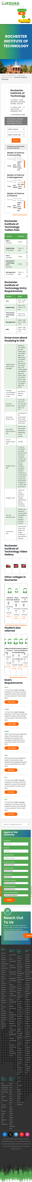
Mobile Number (9, 855)
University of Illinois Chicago (21, 650)
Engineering (4, 1087)
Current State (8, 868)
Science (3, 1096)
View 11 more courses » (20, 215)
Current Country (9, 862)
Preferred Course (10, 886)
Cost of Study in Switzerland (20, 977)
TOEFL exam (12, 724)
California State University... (16, 650)
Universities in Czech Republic (12, 1021)
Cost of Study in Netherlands (20, 971)
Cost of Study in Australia (19, 1057)
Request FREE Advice (22, 13)
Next (27, 654)
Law (2, 1117)
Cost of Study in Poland (19, 1003)
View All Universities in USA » (18, 677)
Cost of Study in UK (19, 1038)
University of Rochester (25, 600)
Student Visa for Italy (27, 995)
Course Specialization (11, 892)
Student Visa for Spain (27, 989)
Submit (9, 900)
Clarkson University (26, 649)
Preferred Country (10, 880)
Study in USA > (22, 75)
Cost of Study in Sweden (19, 1016)
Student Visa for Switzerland (28, 976)
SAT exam (11, 814)
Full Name (7, 841)
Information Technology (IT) (4, 1092)
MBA (2, 1083)
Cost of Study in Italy (19, 997)
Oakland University (9, 599)
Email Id (6, 848)
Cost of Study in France (19, 958)
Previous (4, 654)
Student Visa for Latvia (27, 1021)
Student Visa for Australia (27, 1055)
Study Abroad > (12, 75)
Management (5, 1085)
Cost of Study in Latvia (19, 1023)
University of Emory (9, 649)
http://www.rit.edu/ (18, 115)
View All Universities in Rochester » (16, 625)
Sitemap (19, 1104)
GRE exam (11, 770)
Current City (8, 874)
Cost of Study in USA (19, 1044)
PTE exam (11, 792)
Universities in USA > (7, 77)
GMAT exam (12, 748)
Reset (17, 140)
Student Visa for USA (27, 1043)
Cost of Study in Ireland (19, 984)
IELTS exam (11, 702)
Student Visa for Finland (27, 1008)
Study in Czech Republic (3, 998)
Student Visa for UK (27, 1036)
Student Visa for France (27, 957)
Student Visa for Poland (27, 1002)
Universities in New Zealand (12, 1049)
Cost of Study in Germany (19, 965)
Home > (4, 75)
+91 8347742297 (25, 20)
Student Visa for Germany (27, 963)
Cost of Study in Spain (19, 990)
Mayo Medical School (16, 600)
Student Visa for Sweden (27, 1015)
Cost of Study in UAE (19, 1072)
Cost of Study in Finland (19, 1010)
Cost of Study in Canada (19, 1050)
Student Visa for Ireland (27, 983)
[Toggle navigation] (4, 14)
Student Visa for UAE (27, 1070)
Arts (2, 1098)
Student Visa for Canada (27, 1049)
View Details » (8, 616)
